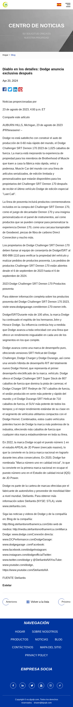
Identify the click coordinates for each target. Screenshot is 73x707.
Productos (19, 639)
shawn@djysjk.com (43, 703)
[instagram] (50, 685)
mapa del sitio (50, 647)
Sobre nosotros (45, 631)
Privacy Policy (36, 655)
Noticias (41, 639)
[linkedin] (22, 685)
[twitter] (32, 685)
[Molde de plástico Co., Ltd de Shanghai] (5, 4)
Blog (58, 639)
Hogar (5, 55)
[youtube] (41, 685)
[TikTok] (60, 685)
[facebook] (13, 685)
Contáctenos (22, 647)
